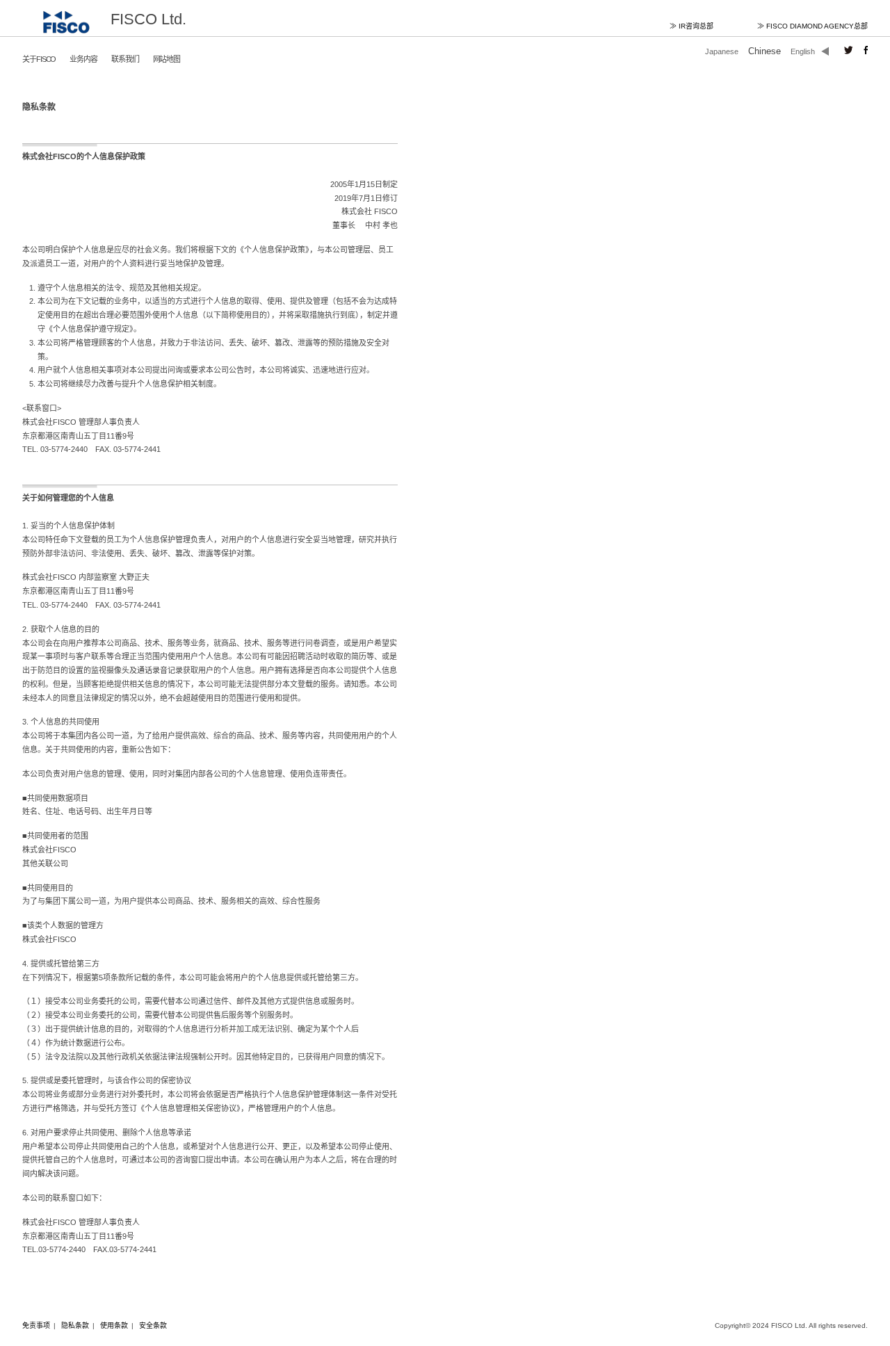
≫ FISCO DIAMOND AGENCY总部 (812, 26)
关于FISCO (39, 59)
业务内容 (83, 59)
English (803, 51)
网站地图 (167, 59)
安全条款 (153, 1325)
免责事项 (36, 1325)
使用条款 (114, 1325)
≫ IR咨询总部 (691, 26)
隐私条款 (75, 1325)
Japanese (721, 51)
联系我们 (125, 59)
